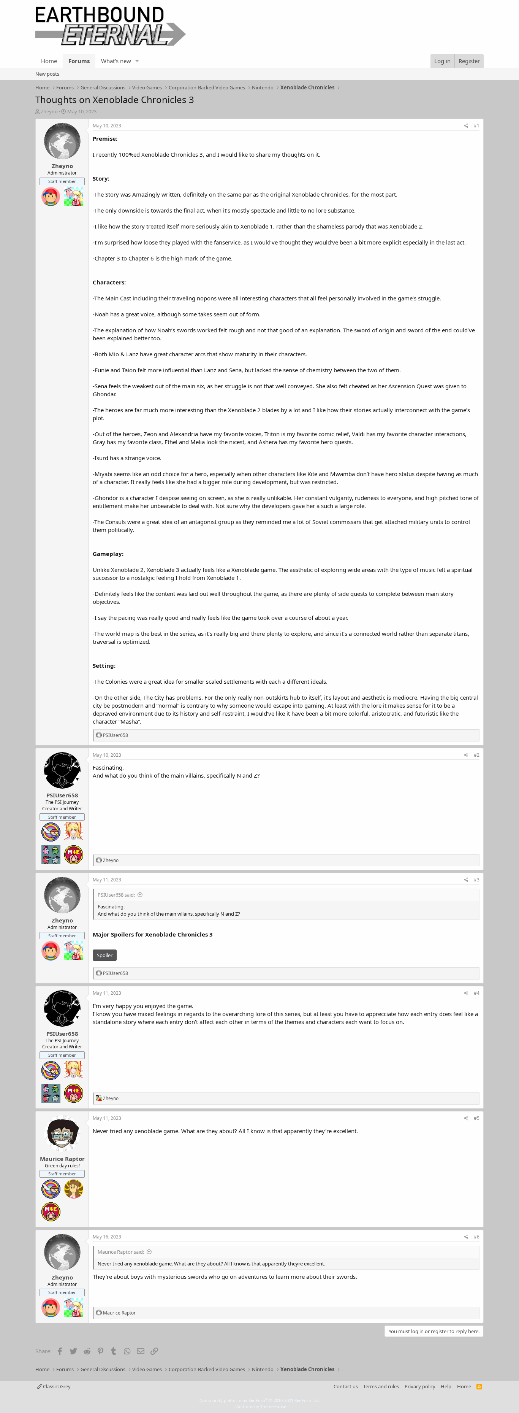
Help (446, 1386)
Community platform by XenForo (259, 1400)
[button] (137, 61)
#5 (476, 1118)
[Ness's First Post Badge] (50, 196)
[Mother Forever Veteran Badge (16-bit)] (73, 854)
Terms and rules (381, 1386)
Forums (79, 61)
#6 (476, 1237)
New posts (47, 73)
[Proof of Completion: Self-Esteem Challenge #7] (50, 854)
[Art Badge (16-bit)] (50, 831)
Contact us (346, 1386)
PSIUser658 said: (116, 894)
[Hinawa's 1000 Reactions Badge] (73, 1189)
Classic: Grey (56, 1386)
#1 (476, 125)
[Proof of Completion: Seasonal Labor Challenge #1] (73, 196)
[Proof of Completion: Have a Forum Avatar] (73, 831)
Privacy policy (420, 1386)
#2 (476, 755)
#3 (476, 879)
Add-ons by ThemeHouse (261, 1406)
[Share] (466, 126)
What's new (116, 61)
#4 (476, 993)
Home (49, 61)
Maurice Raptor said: (121, 1251)
